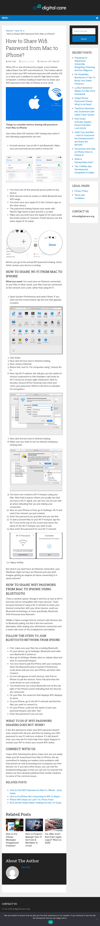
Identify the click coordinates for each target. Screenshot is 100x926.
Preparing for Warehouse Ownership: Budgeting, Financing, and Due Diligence (84, 64)
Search (84, 39)
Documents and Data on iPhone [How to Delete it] (84, 152)
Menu (5, 18)
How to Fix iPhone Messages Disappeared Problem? (12, 839)
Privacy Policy (81, 191)
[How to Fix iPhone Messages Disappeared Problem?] (14, 825)
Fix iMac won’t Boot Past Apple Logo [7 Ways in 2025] (53, 838)
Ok (50, 922)
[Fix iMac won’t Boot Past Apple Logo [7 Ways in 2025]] (54, 825)
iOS (49, 61)
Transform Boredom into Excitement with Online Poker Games (84, 111)
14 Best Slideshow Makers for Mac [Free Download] (84, 91)
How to (43, 61)
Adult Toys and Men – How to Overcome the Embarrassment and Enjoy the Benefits (84, 138)
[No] (96, 919)
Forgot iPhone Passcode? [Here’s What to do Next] (83, 101)
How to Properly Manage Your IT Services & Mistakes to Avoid (33, 839)
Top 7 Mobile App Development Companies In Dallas (84, 169)
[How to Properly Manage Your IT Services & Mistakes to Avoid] (34, 825)
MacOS (55, 61)
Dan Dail (12, 61)
